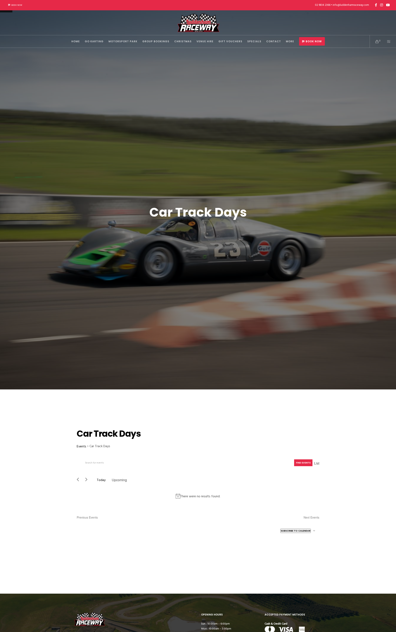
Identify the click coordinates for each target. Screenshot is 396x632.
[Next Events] (88, 480)
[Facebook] (376, 5)
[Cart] (374, 41)
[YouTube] (388, 5)
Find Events (303, 462)
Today (101, 480)
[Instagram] (381, 5)
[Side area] (386, 41)
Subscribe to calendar (295, 530)
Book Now (16, 5)
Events (81, 446)
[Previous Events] (79, 480)
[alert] (198, 496)
